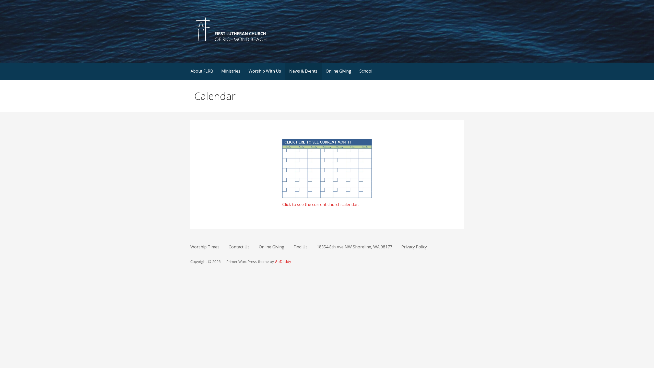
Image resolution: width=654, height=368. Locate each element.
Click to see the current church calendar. (320, 204)
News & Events (303, 71)
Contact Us (239, 247)
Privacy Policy (414, 247)
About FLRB (202, 71)
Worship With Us (265, 71)
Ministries (230, 71)
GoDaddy (283, 261)
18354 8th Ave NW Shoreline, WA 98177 (354, 247)
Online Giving (338, 71)
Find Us (301, 247)
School (365, 71)
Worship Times (204, 247)
